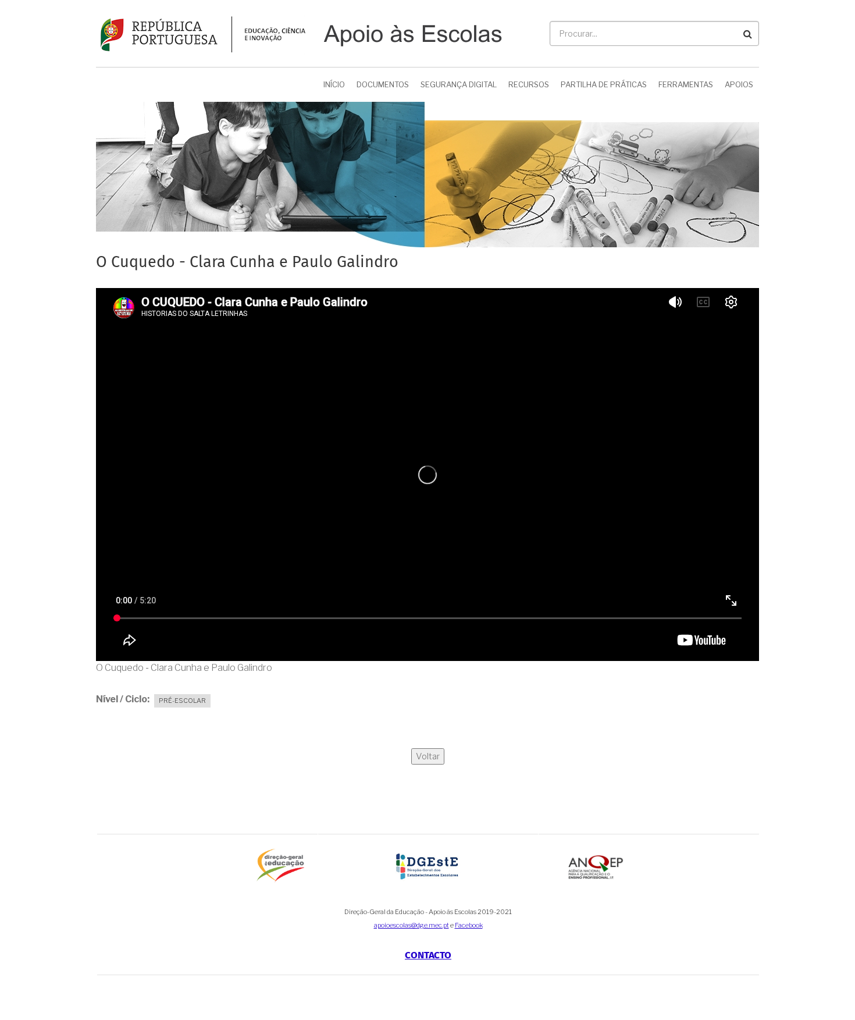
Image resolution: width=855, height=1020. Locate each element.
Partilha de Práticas (604, 84)
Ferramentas (685, 84)
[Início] (299, 33)
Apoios (739, 84)
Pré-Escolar (182, 700)
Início (334, 84)
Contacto (428, 956)
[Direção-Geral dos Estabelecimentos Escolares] (428, 865)
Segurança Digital (459, 84)
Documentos (383, 84)
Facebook (469, 925)
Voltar (428, 756)
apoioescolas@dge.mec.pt (411, 925)
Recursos (528, 84)
